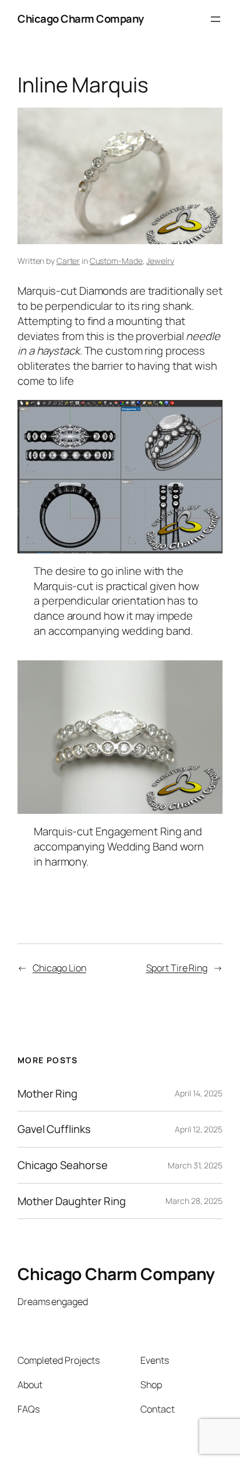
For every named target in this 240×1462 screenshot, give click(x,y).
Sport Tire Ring (177, 967)
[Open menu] (216, 19)
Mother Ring (47, 1094)
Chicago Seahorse (62, 1165)
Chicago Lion (59, 967)
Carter (68, 260)
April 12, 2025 (199, 1129)
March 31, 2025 (195, 1165)
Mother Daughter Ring (71, 1201)
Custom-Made (116, 260)
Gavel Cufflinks (54, 1129)
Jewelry (160, 260)
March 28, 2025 (194, 1200)
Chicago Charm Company (80, 18)
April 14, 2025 (199, 1093)
